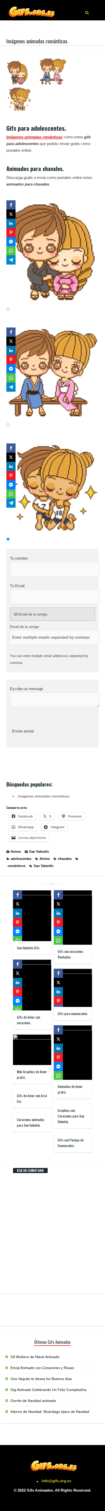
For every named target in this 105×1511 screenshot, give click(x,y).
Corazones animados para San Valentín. (30, 1122)
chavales (65, 859)
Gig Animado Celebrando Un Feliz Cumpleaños (48, 1390)
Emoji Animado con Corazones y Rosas (42, 1368)
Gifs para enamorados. (73, 1013)
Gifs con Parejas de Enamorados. (71, 1142)
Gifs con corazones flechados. (70, 954)
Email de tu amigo (32, 614)
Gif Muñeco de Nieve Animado (34, 1357)
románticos (16, 866)
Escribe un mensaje (26, 689)
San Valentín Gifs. (28, 947)
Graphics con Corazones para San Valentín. (71, 1116)
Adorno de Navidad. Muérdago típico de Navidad (49, 1412)
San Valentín (39, 851)
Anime (16, 851)
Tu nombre (19, 558)
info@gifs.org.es (56, 1481)
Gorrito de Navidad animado (33, 1401)
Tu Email (17, 586)
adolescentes (21, 859)
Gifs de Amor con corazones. (28, 1019)
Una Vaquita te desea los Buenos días (41, 1379)
